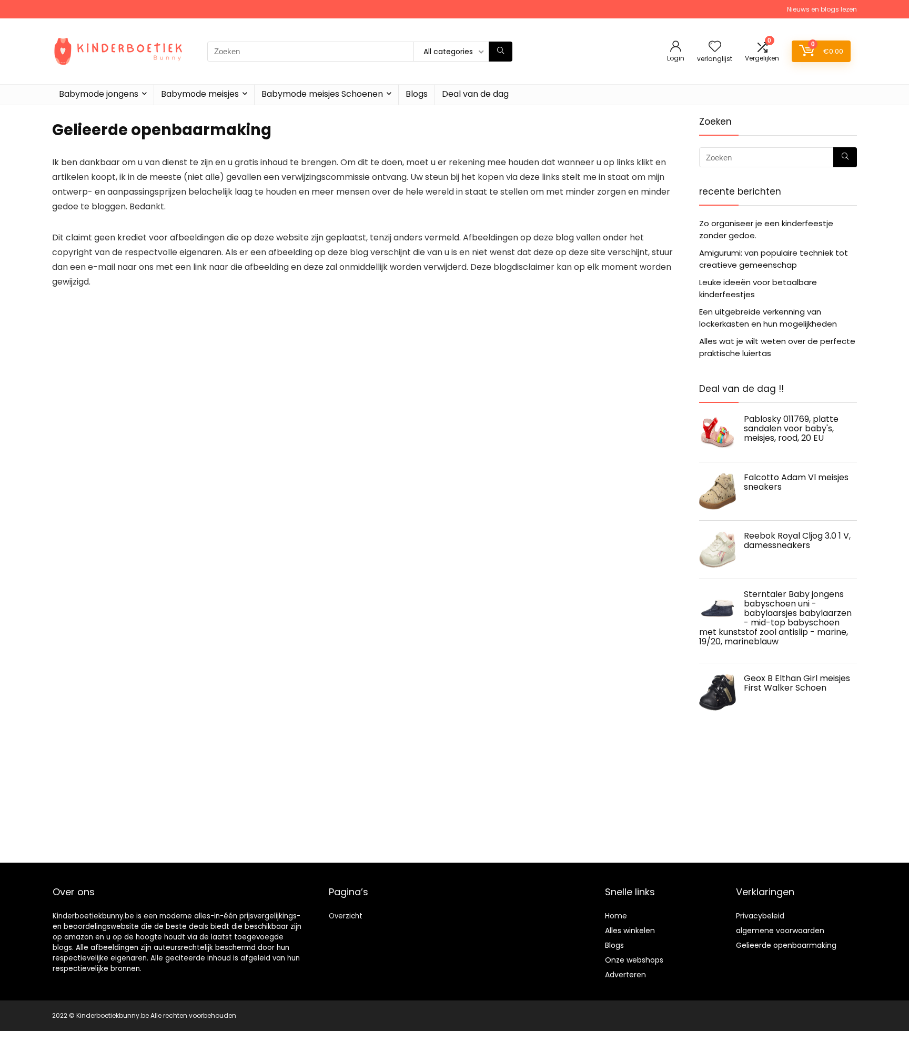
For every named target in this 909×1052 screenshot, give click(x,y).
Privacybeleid (760, 916)
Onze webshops (634, 960)
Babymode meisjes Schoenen (322, 94)
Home (616, 916)
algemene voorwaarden (780, 930)
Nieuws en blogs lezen (822, 9)
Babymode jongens (98, 94)
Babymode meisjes (200, 94)
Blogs (417, 94)
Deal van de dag (475, 94)
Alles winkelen (630, 930)
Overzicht (345, 916)
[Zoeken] (500, 52)
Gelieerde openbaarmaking (786, 945)
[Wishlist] (715, 47)
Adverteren (625, 974)
